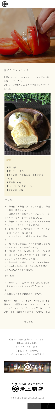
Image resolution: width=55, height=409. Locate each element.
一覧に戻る (27, 322)
